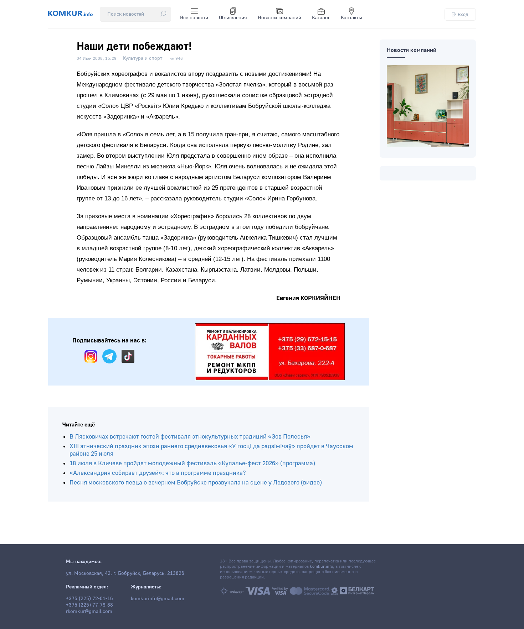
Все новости (194, 18)
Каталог (321, 18)
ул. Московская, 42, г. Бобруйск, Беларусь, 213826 (125, 573)
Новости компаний (279, 18)
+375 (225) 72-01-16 (89, 599)
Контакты (351, 18)
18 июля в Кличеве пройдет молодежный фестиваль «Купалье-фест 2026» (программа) (192, 463)
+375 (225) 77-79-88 (89, 605)
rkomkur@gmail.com (89, 611)
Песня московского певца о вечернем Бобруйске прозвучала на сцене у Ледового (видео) (196, 482)
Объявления (233, 18)
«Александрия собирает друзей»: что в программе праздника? (158, 473)
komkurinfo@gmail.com (157, 599)
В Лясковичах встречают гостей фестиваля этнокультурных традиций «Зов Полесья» (190, 436)
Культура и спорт (142, 58)
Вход (463, 14)
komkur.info (321, 566)
